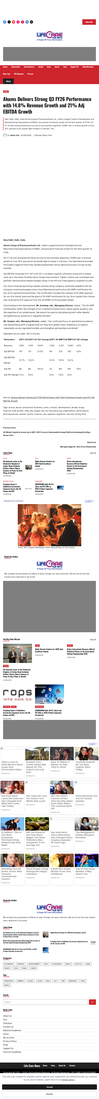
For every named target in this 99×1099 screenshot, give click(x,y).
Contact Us (8, 1027)
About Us (7, 1016)
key (31, 411)
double (74, 407)
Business (38, 407)
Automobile (38, 481)
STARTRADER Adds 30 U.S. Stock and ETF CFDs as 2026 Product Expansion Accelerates (44, 487)
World (6, 985)
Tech (36, 458)
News (88, 964)
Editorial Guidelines (12, 1030)
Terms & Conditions (12, 1052)
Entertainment (34, 964)
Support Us (8, 1048)
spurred (70, 414)
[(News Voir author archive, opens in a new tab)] (5, 136)
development (64, 407)
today (82, 981)
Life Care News (32, 1066)
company (20, 981)
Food (46, 964)
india (26, 411)
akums (19, 407)
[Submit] (92, 1002)
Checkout (7, 1023)
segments (60, 414)
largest (37, 411)
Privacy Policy (10, 1041)
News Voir (15, 135)
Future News (56, 964)
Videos (33, 968)
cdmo (46, 407)
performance (82, 411)
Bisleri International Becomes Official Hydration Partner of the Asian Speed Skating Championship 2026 (77, 466)
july (55, 981)
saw (44, 414)
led (42, 411)
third (84, 414)
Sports (69, 458)
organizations (69, 411)
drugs (81, 407)
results (30, 414)
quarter (22, 414)
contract (53, 407)
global (30, 981)
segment (51, 414)
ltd (46, 411)
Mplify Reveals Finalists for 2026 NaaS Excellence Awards (45, 463)
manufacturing (55, 411)
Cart (5, 1019)
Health (6, 91)
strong (78, 414)
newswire (72, 981)
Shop (5, 1045)
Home (6, 1034)
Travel (5, 458)
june (63, 981)
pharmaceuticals (10, 414)
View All (93, 453)
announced (28, 407)
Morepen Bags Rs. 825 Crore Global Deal (78, 447)
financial (7, 411)
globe (39, 981)
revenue (38, 414)
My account (8, 1037)
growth (20, 411)
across (12, 407)
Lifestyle (6, 481)
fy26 (14, 411)
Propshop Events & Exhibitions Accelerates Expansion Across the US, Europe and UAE (12, 487)
